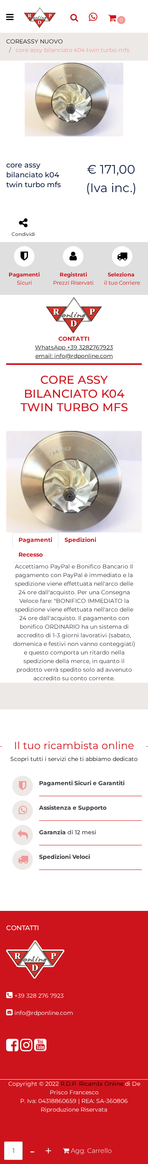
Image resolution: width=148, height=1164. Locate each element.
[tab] (35, 540)
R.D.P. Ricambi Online (91, 1083)
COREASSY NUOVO (34, 41)
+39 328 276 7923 (39, 995)
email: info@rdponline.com (74, 356)
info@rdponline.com (43, 1013)
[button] (74, 99)
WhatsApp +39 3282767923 (74, 347)
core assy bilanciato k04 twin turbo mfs (73, 50)
